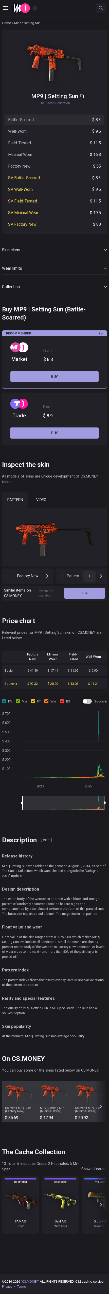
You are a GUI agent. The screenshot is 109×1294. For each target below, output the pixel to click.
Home (6, 23)
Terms (21, 1286)
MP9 (17, 23)
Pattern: (73, 576)
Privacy (7, 1286)
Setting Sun (63, 96)
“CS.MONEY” (30, 1281)
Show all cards (93, 1169)
